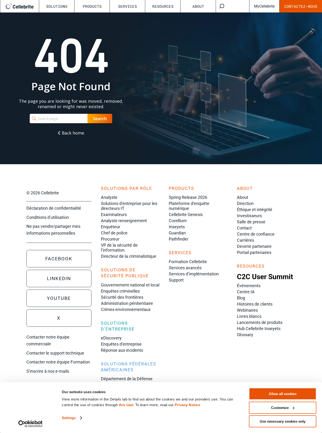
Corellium (178, 220)
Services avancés (185, 267)
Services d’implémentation (194, 273)
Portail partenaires (254, 252)
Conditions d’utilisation (47, 217)
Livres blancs (249, 316)
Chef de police (114, 232)
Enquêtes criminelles (120, 291)
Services (127, 6)
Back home (72, 133)
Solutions (56, 6)
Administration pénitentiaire (127, 303)
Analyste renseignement (124, 220)
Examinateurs (114, 214)
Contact (244, 227)
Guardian (177, 232)
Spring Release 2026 (188, 197)
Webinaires (247, 310)
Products (92, 6)
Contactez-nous (300, 6)
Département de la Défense (127, 378)
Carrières (245, 240)
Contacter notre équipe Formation (58, 361)
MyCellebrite (264, 6)
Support (176, 280)
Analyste (109, 197)
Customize (280, 408)
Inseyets (177, 226)
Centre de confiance (256, 234)
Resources (162, 6)
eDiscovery (111, 337)
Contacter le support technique (55, 353)
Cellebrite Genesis (186, 214)
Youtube (59, 298)
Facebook (58, 258)
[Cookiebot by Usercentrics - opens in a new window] (30, 423)
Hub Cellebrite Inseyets (259, 328)
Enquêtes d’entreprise (121, 344)
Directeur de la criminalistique (128, 256)
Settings (69, 418)
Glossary (245, 334)
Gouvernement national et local (130, 284)
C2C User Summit (265, 277)
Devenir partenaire (254, 246)
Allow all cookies (283, 394)
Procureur (110, 239)
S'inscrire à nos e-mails (47, 371)
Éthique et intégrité (254, 209)
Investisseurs (249, 215)
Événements (248, 285)
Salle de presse (251, 221)
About (198, 6)
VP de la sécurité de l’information (119, 248)
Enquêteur (110, 226)
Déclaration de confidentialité (53, 208)
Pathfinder (178, 239)
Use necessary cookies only (282, 421)
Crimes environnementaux (126, 309)
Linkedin (59, 278)
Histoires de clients (254, 304)
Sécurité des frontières (122, 297)
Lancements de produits (259, 322)
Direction (245, 203)
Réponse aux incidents (122, 350)
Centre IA (246, 291)
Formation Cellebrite (188, 261)
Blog (241, 297)
